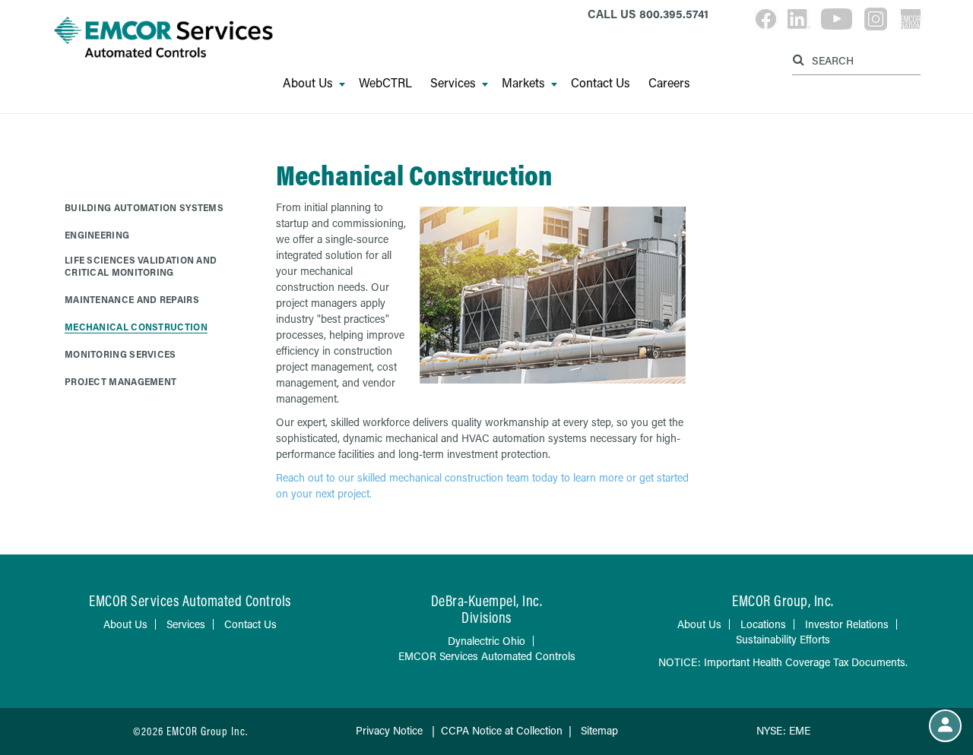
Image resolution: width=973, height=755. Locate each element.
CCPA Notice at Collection (502, 730)
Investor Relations (847, 624)
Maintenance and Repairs (132, 299)
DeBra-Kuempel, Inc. (487, 600)
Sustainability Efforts (783, 639)
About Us (308, 82)
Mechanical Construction (136, 327)
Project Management (120, 381)
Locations (763, 624)
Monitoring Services (120, 354)
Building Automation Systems (144, 207)
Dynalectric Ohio (486, 640)
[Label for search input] (854, 59)
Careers (669, 82)
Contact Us (600, 82)
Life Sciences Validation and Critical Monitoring (141, 266)
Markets (523, 82)
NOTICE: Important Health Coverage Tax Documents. (783, 662)
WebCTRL (385, 82)
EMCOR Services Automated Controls (486, 656)
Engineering (97, 235)
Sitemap (599, 730)
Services (453, 82)
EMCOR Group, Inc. (783, 600)
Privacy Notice (391, 730)
